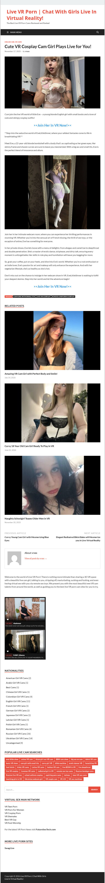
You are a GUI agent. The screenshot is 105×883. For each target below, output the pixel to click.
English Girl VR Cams (13, 42)
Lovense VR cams (28, 771)
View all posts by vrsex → (36, 558)
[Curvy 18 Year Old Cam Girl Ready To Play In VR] (52, 413)
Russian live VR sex (14, 775)
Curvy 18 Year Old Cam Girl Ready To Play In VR (29, 446)
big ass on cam (77, 759)
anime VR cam (27, 759)
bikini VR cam (91, 759)
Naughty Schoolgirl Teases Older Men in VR (27, 518)
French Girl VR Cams (16, 706)
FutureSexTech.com (46, 829)
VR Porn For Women (14, 809)
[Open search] (98, 32)
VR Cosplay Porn (13, 813)
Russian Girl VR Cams (16, 733)
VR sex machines (75, 779)
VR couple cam (51, 779)
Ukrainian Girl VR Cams (17, 738)
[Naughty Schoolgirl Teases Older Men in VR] (52, 486)
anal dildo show (12, 759)
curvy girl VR (47, 763)
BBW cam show (62, 759)
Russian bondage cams (85, 771)
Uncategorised (13, 743)
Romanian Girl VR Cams (17, 729)
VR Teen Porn (11, 806)
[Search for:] (52, 790)
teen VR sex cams (80, 775)
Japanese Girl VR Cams (17, 715)
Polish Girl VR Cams (15, 724)
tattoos (67, 775)
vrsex (27, 51)
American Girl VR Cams (17, 678)
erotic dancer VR (75, 763)
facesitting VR (91, 763)
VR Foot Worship (13, 823)
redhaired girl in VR (46, 771)
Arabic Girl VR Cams (15, 682)
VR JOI (63, 779)
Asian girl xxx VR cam (44, 759)
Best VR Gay (10, 819)
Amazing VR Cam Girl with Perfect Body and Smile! (31, 373)
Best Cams (11, 687)
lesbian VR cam (53, 767)
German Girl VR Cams (16, 710)
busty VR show (12, 763)
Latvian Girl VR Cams (16, 719)
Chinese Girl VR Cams (16, 692)
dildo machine (60, 763)
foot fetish (10, 767)
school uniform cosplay (63, 296)
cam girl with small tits (24, 296)
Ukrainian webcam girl (34, 779)
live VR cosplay (43, 296)
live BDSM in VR (69, 767)
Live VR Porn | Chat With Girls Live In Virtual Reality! (52, 14)
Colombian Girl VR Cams (17, 696)
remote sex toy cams (64, 771)
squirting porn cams (53, 775)
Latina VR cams (38, 767)
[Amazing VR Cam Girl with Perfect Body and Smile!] (52, 341)
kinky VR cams (23, 767)
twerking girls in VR (14, 779)
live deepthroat (84, 767)
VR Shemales (11, 816)
